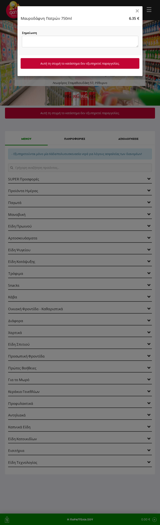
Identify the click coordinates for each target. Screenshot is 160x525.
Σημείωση (29, 33)
